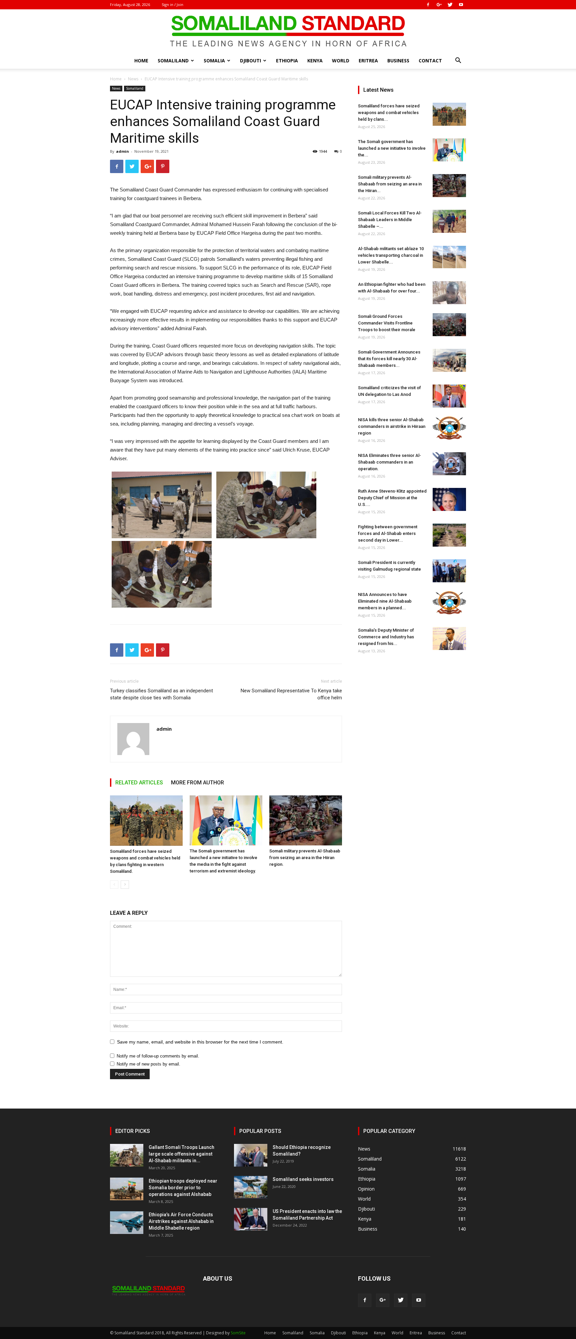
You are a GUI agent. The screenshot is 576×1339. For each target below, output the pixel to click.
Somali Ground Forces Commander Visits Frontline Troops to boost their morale (386, 323)
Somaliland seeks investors (303, 1179)
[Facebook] (428, 4)
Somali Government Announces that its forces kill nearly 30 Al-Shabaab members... (389, 359)
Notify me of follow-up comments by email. (158, 1056)
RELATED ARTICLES (139, 782)
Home (141, 60)
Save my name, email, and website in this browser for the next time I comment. (200, 1042)
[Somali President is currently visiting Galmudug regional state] (449, 570)
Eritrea (368, 60)
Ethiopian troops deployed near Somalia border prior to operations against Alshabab (183, 1187)
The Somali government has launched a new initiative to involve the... (392, 148)
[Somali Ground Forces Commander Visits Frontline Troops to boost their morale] (449, 324)
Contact (430, 60)
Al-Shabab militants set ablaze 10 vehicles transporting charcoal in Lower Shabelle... (391, 255)
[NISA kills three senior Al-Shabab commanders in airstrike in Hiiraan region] (449, 428)
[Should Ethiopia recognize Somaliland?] (250, 1155)
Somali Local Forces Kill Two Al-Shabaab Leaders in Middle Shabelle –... (390, 219)
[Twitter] (450, 4)
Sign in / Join (172, 4)
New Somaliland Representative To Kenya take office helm (291, 694)
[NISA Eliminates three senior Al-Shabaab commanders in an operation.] (449, 463)
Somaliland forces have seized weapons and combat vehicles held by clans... (389, 112)
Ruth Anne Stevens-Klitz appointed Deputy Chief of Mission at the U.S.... (392, 498)
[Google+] (439, 4)
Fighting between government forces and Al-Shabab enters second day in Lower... (387, 533)
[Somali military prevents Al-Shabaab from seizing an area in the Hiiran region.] (305, 820)
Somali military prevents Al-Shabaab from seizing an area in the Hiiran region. (304, 857)
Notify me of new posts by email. (148, 1064)
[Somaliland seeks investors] (250, 1187)
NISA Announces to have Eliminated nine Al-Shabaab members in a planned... (385, 601)
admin (122, 151)
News (133, 79)
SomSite (238, 1333)
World (340, 60)
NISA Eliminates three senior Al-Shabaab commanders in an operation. (389, 462)
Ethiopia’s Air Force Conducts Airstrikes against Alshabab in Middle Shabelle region (181, 1221)
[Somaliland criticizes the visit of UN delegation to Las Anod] (449, 396)
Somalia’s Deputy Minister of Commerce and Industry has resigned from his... (386, 637)
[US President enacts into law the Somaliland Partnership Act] (250, 1219)
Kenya (315, 60)
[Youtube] (461, 4)
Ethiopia (287, 60)
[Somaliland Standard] (288, 31)
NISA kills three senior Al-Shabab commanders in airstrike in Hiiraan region (391, 426)
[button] (458, 61)
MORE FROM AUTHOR (197, 782)
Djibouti (250, 60)
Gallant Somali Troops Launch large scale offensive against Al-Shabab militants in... (181, 1154)
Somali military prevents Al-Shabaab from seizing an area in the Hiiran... (390, 184)
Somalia (214, 60)
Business (398, 60)
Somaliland (173, 60)
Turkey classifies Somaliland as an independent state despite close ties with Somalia (161, 694)
